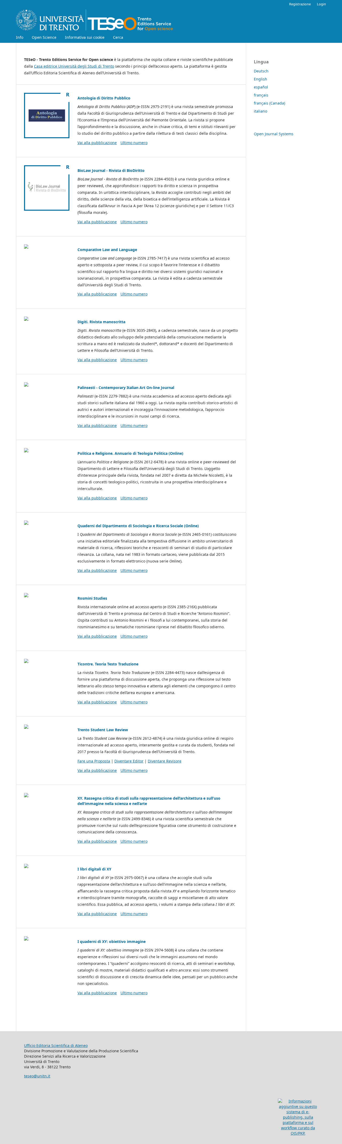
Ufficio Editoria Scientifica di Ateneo (56, 1045)
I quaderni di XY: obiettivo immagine (111, 941)
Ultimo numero (134, 142)
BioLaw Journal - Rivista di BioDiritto (111, 170)
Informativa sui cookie (84, 37)
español (261, 87)
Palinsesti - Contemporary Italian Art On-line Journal (125, 387)
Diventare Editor (128, 761)
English (260, 79)
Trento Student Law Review (102, 729)
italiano (260, 111)
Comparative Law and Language (107, 249)
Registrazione (300, 4)
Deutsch (261, 71)
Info (19, 37)
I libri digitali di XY (94, 869)
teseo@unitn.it (37, 1075)
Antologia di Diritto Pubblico (103, 98)
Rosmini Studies (92, 598)
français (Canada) (269, 103)
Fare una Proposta (93, 761)
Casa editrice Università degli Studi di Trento (74, 66)
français (261, 95)
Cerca (118, 37)
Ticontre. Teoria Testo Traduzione (107, 664)
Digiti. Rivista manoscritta (101, 321)
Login (321, 4)
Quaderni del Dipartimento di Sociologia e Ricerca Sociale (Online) (138, 525)
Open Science (44, 37)
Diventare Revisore (164, 761)
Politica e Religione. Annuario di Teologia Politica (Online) (130, 453)
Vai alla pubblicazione (97, 142)
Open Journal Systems (273, 133)
